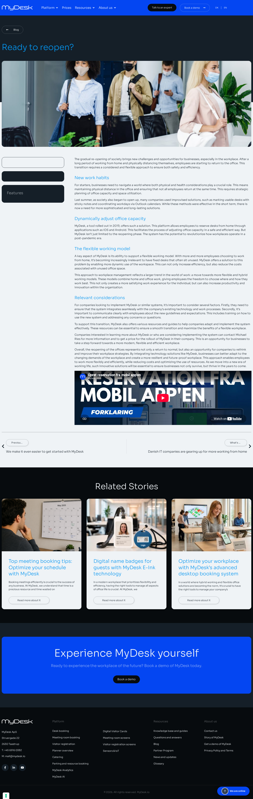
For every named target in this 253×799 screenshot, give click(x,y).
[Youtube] (22, 767)
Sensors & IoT (111, 750)
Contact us (210, 730)
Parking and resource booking (70, 763)
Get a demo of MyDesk (217, 744)
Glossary (159, 763)
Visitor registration (63, 744)
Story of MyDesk (214, 737)
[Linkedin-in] (13, 767)
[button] (50, 8)
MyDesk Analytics (62, 770)
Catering (57, 757)
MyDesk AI (58, 776)
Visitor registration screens (119, 744)
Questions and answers (168, 737)
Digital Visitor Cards (115, 731)
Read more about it (29, 600)
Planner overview (62, 750)
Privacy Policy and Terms (218, 750)
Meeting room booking (66, 737)
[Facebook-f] (5, 767)
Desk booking (60, 730)
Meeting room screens (116, 737)
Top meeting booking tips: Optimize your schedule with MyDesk (40, 567)
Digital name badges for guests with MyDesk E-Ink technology (124, 567)
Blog (156, 744)
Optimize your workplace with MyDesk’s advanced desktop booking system (208, 567)
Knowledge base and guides (171, 730)
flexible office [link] (231, 582)
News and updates (165, 757)
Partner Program (163, 750)
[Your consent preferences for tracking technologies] (6, 795)
